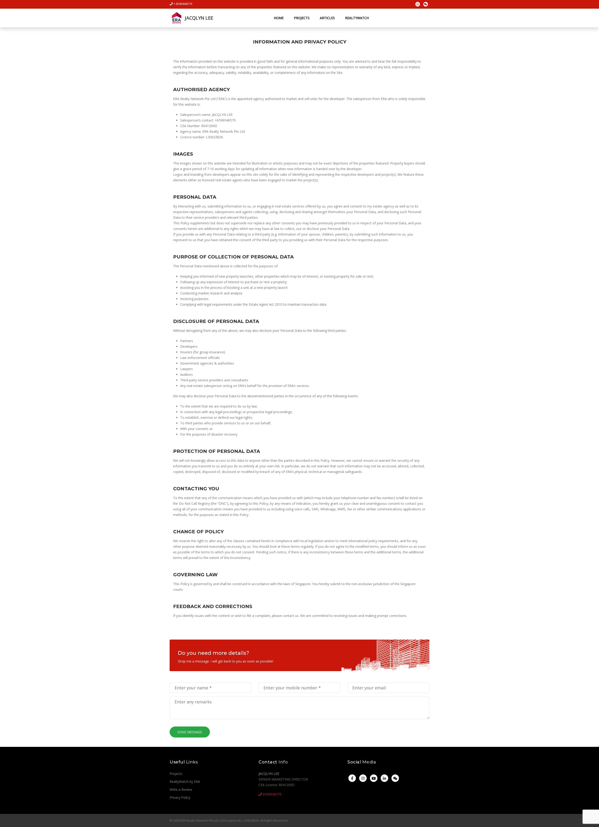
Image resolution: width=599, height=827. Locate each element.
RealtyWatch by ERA (185, 781)
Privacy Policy (180, 797)
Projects (302, 18)
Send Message (189, 732)
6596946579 (271, 794)
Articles (327, 18)
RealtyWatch (357, 18)
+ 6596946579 (182, 4)
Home (279, 18)
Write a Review (181, 789)
